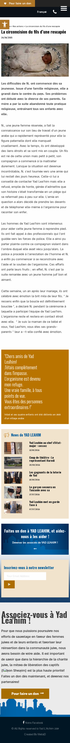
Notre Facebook (34, 722)
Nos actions (18, 26)
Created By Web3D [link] (35, 734)
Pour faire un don (20, 3)
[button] (4, 24)
